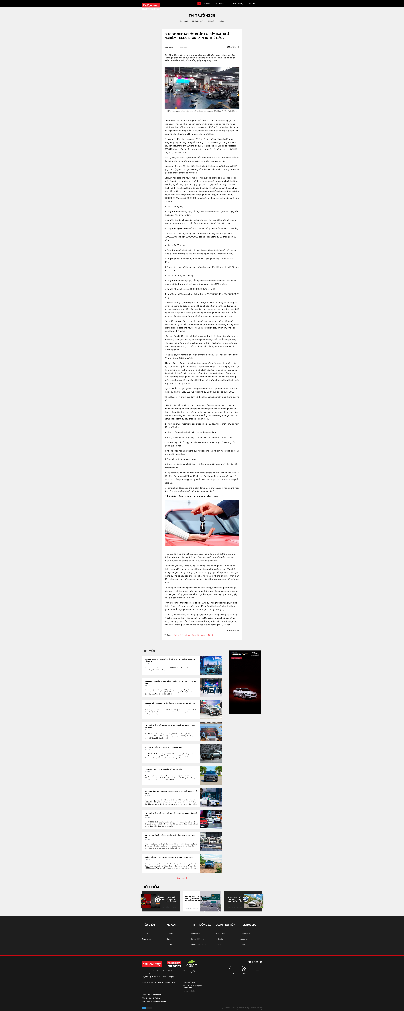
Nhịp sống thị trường (216, 21)
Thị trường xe (221, 4)
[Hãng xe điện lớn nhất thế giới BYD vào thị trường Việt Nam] (211, 709)
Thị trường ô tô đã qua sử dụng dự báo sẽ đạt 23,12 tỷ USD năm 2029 (170, 726)
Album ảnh (245, 939)
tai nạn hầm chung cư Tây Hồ (202, 635)
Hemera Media (188, 973)
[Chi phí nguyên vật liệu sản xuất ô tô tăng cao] (211, 841)
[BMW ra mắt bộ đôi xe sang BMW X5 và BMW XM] (211, 753)
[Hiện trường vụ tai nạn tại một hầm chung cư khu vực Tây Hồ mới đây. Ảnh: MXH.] (202, 87)
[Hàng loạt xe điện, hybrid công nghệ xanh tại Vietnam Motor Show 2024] (211, 687)
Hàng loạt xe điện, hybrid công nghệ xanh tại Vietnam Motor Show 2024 (170, 682)
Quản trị (219, 944)
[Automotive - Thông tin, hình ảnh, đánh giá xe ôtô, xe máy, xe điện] (154, 7)
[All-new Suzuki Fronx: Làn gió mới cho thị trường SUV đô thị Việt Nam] (211, 665)
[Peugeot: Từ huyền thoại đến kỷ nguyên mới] (211, 775)
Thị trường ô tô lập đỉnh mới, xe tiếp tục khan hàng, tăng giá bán (171, 814)
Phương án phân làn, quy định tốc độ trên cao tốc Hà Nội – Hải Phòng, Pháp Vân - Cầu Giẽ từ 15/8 (197, 898)
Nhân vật (219, 939)
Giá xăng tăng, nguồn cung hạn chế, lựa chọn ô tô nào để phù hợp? (171, 792)
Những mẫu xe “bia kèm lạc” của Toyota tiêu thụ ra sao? (169, 857)
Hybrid (169, 939)
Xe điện (169, 944)
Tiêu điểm (150, 887)
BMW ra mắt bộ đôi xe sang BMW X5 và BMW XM (163, 747)
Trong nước (165, 907)
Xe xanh (207, 4)
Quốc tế (145, 933)
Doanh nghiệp (238, 4)
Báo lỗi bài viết (234, 47)
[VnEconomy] (152, 964)
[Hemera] (191, 963)
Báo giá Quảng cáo (189, 982)
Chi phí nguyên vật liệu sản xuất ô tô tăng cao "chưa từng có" (170, 836)
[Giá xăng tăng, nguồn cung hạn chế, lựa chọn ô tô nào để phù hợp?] (211, 797)
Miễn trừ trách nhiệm (189, 991)
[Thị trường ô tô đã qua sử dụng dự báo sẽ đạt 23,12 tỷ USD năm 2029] (211, 731)
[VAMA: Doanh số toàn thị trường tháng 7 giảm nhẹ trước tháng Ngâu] (253, 901)
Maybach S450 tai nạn (182, 635)
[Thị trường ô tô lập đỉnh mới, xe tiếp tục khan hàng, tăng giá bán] (211, 819)
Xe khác (170, 933)
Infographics (245, 933)
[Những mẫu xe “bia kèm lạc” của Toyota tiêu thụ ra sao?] (211, 863)
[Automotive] (174, 964)
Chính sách (184, 21)
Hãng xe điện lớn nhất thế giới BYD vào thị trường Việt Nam (170, 703)
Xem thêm (181, 878)
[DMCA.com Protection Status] (147, 1008)
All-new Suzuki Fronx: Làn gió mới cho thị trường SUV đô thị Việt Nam (171, 660)
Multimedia (253, 4)
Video (243, 944)
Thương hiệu (220, 933)
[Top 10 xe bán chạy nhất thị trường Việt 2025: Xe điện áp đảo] (150, 901)
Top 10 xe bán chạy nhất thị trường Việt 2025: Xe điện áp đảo (165, 899)
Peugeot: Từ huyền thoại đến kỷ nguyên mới (163, 769)
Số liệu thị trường (198, 21)
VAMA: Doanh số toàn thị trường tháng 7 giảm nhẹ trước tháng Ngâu (238, 899)
